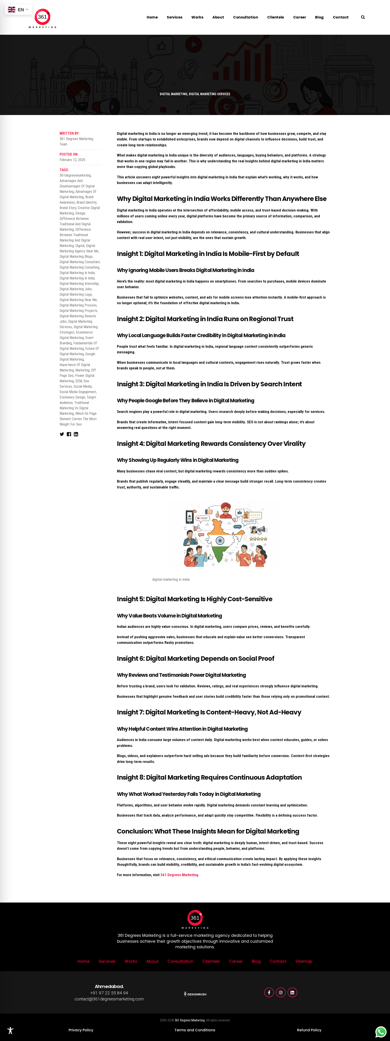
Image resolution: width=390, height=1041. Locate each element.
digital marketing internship (79, 283)
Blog (319, 17)
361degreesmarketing (75, 175)
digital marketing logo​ (76, 294)
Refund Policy (309, 1030)
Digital (79, 246)
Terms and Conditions (194, 1030)
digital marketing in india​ (77, 278)
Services (174, 17)
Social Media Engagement (78, 392)
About (218, 17)
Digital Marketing (173, 94)
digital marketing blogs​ (76, 256)
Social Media (83, 386)
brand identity (86, 202)
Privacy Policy (81, 1030)
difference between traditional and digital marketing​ (75, 224)
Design (80, 213)
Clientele (275, 17)
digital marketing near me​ (78, 300)
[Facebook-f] (269, 992)
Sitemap (303, 961)
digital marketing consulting (79, 267)
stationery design (72, 397)
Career (299, 17)
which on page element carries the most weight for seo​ (78, 418)
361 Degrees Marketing (190, 1020)
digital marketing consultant (80, 262)
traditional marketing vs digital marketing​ (74, 408)
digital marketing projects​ (78, 311)
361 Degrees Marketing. (179, 875)
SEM (78, 381)
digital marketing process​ (78, 305)
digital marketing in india (77, 273)
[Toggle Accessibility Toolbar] (10, 1031)
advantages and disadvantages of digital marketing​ (77, 186)
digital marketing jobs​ (76, 289)
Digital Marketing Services (209, 94)
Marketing (82, 370)
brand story (68, 208)
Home (152, 17)
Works (197, 17)
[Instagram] (281, 992)
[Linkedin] (292, 992)
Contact (341, 17)
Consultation (245, 17)
